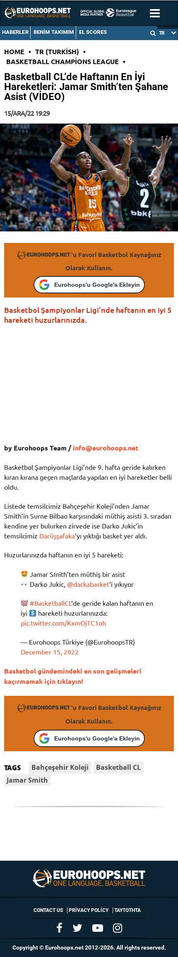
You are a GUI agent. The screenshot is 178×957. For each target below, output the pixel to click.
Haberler (15, 32)
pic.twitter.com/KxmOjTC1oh (63, 623)
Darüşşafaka (57, 535)
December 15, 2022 (50, 652)
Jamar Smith (27, 780)
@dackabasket (88, 584)
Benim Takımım (54, 32)
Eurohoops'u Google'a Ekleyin (97, 284)
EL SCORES (93, 32)
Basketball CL (118, 767)
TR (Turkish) (57, 51)
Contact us (48, 910)
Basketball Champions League (62, 61)
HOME (14, 51)
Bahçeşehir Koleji (60, 767)
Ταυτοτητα (127, 910)
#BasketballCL (50, 603)
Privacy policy (88, 910)
